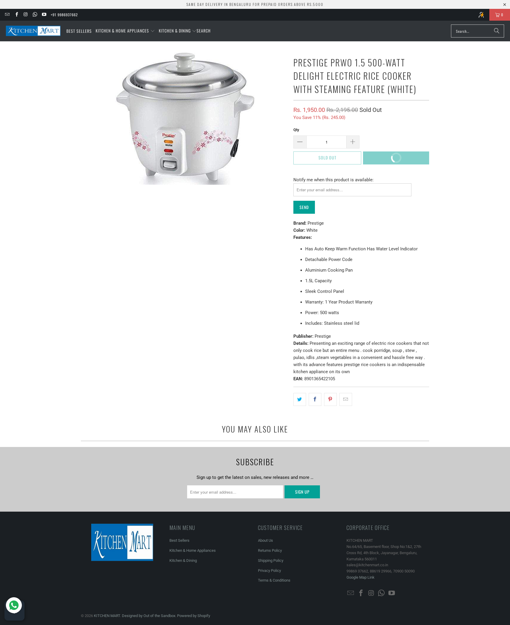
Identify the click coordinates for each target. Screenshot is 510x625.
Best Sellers (179, 540)
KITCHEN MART (107, 615)
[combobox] (477, 31)
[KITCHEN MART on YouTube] (43, 14)
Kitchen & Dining (183, 560)
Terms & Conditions (274, 580)
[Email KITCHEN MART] (6, 14)
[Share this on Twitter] (299, 399)
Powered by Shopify (193, 615)
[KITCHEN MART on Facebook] (16, 14)
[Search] (496, 31)
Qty (296, 130)
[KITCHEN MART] (33, 31)
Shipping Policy (270, 560)
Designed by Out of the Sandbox (148, 615)
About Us (265, 540)
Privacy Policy (269, 570)
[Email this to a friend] (345, 399)
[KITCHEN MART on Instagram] (25, 14)
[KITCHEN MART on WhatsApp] (34, 14)
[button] (125, 31)
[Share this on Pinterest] (330, 399)
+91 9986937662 (64, 14)
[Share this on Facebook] (315, 399)
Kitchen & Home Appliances (192, 550)
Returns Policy (270, 550)
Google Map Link (360, 577)
